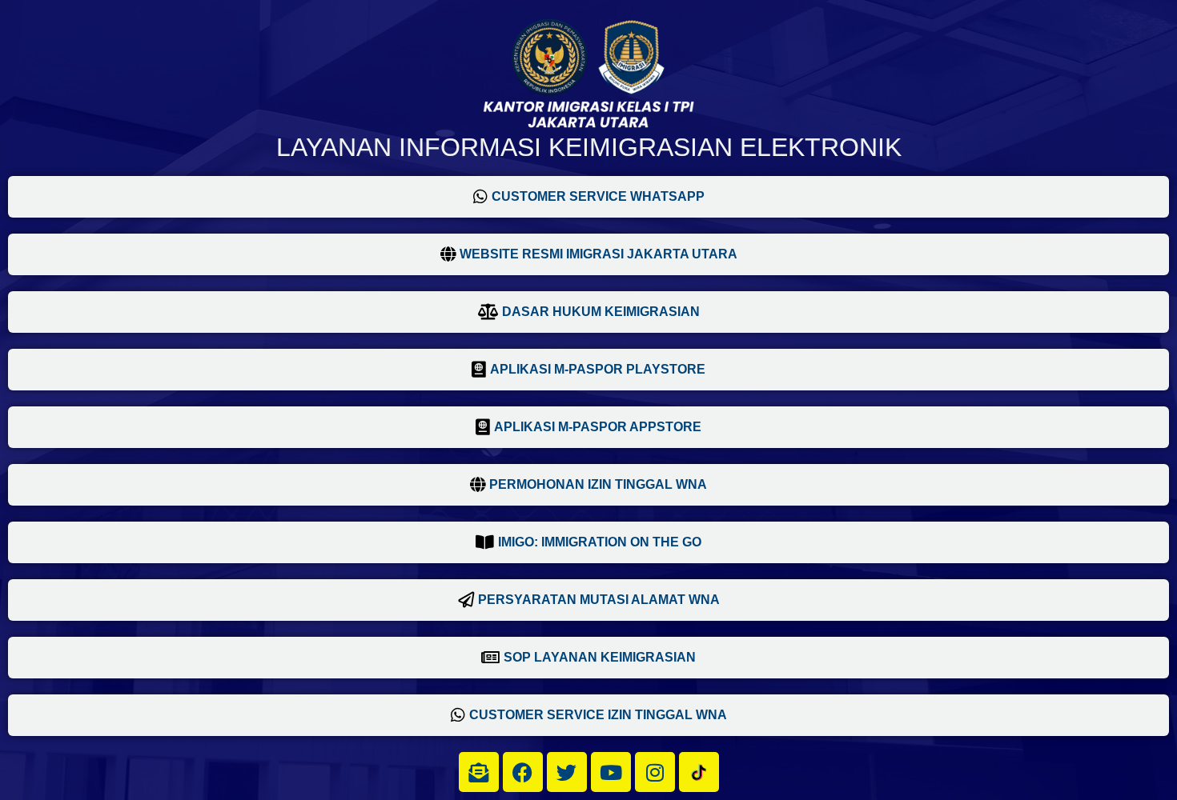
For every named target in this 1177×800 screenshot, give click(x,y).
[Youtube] (611, 772)
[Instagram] (655, 772)
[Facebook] (523, 772)
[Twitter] (567, 772)
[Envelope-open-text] (479, 772)
